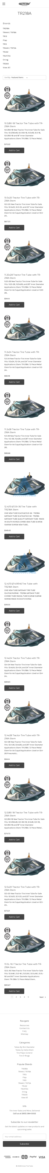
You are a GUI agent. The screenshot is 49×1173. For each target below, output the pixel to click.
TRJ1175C (7, 56)
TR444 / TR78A (9, 32)
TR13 (5, 36)
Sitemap (24, 1034)
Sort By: (7, 77)
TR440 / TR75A (9, 48)
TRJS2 (5, 52)
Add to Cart (14, 150)
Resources (24, 1025)
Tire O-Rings (24, 1056)
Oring (5, 59)
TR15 (5, 44)
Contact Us (24, 1028)
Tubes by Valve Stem (24, 1050)
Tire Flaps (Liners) (24, 1053)
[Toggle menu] (3, 4)
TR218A (6, 28)
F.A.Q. (24, 1031)
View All (6, 67)
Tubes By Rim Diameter (24, 1047)
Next (41, 997)
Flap (5, 40)
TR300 (6, 63)
